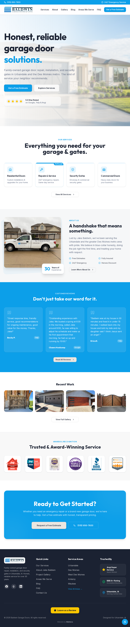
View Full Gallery (63, 419)
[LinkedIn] (20, 586)
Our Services (42, 565)
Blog (73, 9)
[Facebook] (6, 586)
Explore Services (46, 88)
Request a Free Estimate (49, 525)
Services (45, 9)
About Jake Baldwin (45, 570)
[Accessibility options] (125, 622)
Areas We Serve (86, 9)
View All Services (63, 194)
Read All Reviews (63, 359)
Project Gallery (43, 574)
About (55, 9)
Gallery (64, 9)
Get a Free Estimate (115, 9)
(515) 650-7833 (85, 525)
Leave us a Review (66, 610)
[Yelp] (13, 586)
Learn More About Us (80, 270)
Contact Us (41, 592)
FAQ (99, 9)
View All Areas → (75, 589)
